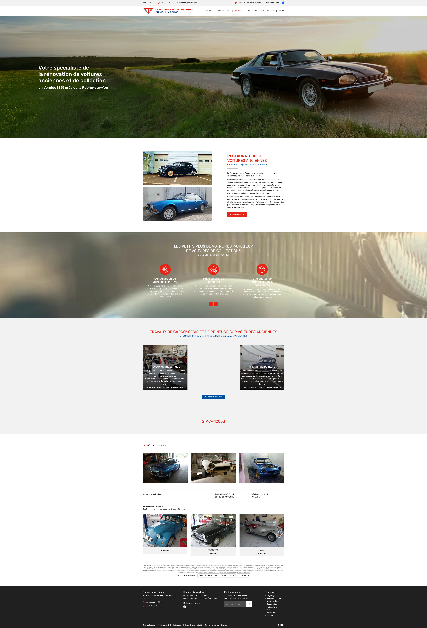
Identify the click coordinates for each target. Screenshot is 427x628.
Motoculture (252, 11)
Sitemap (224, 625)
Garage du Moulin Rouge (240, 173)
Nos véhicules (223, 11)
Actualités (271, 11)
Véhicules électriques (208, 575)
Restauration (239, 11)
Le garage (210, 11)
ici (167, 596)
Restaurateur (242, 156)
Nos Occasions (228, 575)
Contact (281, 11)
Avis (262, 11)
